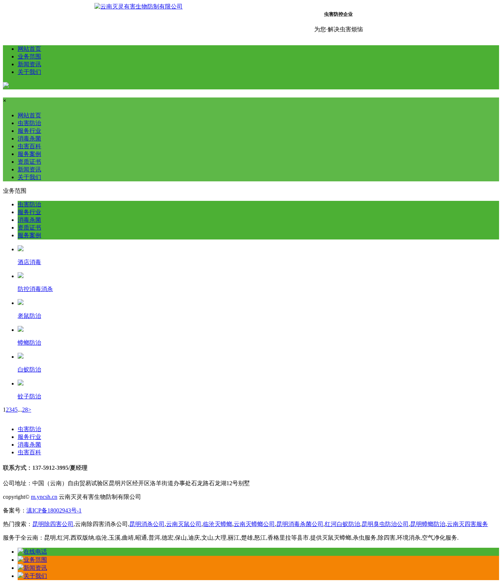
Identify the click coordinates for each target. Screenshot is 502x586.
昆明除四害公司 (52, 524)
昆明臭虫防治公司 (385, 524)
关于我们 (29, 72)
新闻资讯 (29, 64)
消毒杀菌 (29, 138)
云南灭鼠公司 (183, 524)
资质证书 (29, 162)
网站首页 (29, 49)
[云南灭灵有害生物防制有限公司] (138, 6)
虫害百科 (29, 146)
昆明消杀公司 (147, 524)
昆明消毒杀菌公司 (299, 524)
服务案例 (29, 154)
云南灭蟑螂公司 (254, 524)
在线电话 (35, 551)
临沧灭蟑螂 (217, 524)
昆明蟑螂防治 (427, 524)
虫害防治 (29, 123)
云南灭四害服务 (467, 524)
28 (25, 409)
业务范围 (29, 56)
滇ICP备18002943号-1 (54, 510)
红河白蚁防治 (342, 524)
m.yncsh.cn (44, 497)
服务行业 (29, 131)
